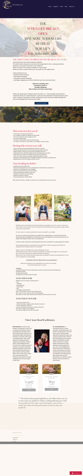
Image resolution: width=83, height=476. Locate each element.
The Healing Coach (17, 5)
